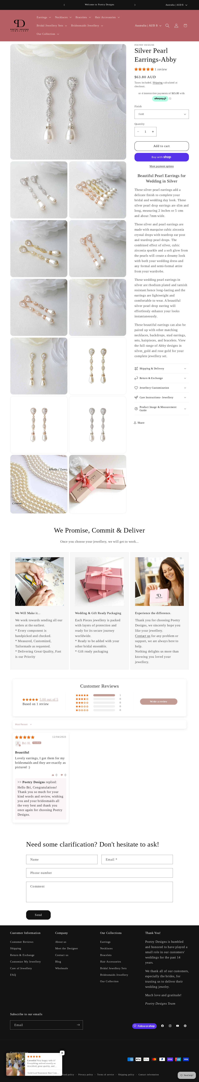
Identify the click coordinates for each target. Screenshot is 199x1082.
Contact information (149, 1074)
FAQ (13, 974)
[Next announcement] (135, 5)
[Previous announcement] (64, 5)
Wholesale (61, 968)
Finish (138, 106)
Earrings (105, 941)
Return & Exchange (22, 954)
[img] (25, 737)
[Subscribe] (78, 1025)
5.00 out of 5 (49, 699)
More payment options (162, 166)
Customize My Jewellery (25, 961)
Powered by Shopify (45, 1074)
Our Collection (109, 981)
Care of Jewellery (21, 968)
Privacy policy (85, 1074)
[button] (43, 17)
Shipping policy (126, 1074)
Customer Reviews (21, 941)
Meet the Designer (66, 948)
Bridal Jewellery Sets (113, 968)
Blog (58, 961)
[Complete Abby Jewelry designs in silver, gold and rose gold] (143, 351)
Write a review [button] (158, 701)
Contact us (142, 636)
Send (38, 915)
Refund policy (67, 1074)
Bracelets (106, 954)
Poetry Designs (26, 1074)
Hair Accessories (110, 961)
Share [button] (141, 422)
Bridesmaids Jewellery (114, 974)
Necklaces (106, 948)
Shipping (158, 82)
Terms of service (105, 1074)
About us (60, 941)
